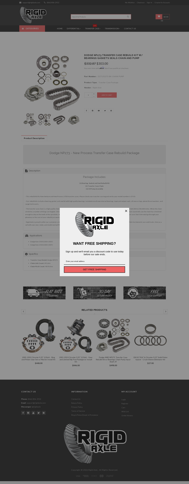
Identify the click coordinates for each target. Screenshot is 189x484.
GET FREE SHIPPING (94, 269)
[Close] (126, 211)
